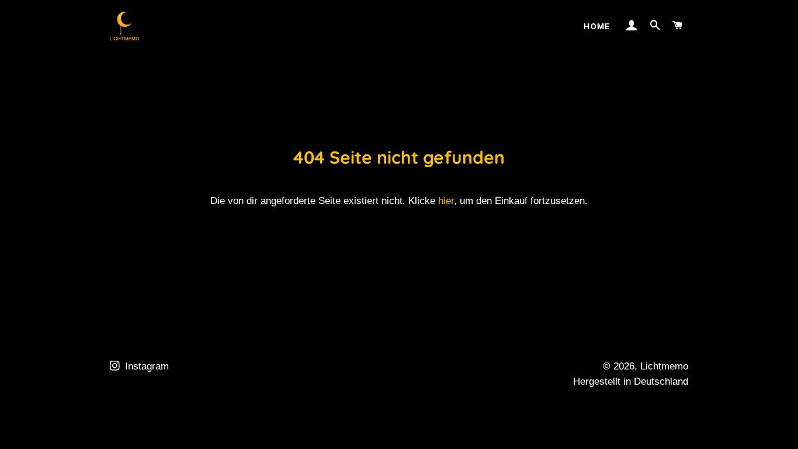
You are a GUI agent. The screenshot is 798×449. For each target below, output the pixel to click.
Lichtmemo (664, 366)
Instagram (145, 366)
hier (446, 200)
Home (597, 26)
